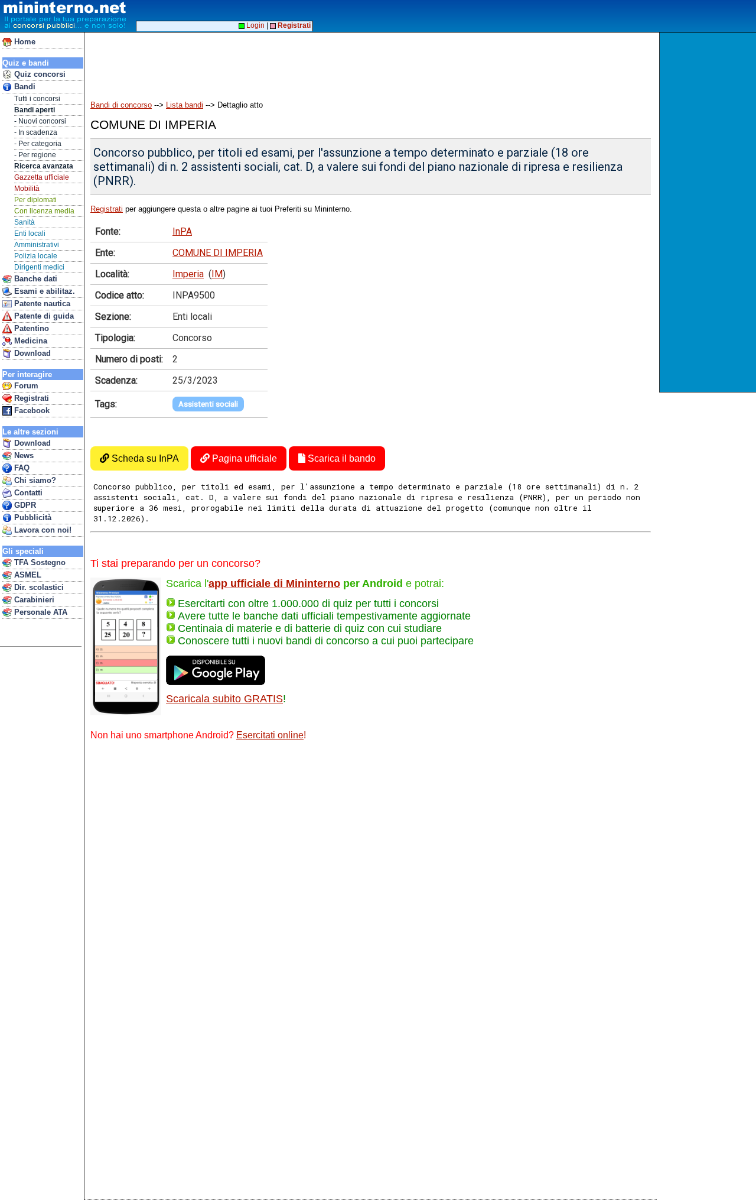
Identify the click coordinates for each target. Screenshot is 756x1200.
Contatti (27, 492)
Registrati (30, 398)
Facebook (31, 410)
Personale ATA (39, 612)
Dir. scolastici (38, 587)
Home (23, 41)
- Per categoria (37, 144)
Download (31, 353)
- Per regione (35, 155)
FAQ (21, 467)
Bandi (23, 86)
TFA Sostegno (39, 562)
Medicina (29, 340)
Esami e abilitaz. (43, 291)
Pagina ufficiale (243, 458)
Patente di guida (43, 316)
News (23, 455)
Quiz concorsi (39, 74)
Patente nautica (41, 303)
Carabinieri (33, 599)
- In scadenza (35, 132)
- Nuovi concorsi (40, 121)
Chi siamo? (34, 480)
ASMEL (26, 574)
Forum (25, 385)
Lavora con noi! (41, 530)
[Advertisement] (709, 212)
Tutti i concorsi (37, 99)
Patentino (30, 328)
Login (255, 25)
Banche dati (34, 278)
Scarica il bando (340, 458)
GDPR (24, 505)
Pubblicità (31, 517)
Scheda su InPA (144, 458)
